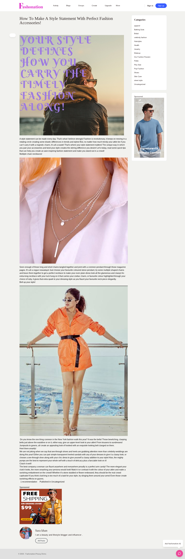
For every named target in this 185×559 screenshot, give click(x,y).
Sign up (161, 6)
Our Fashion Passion (142, 57)
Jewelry (137, 49)
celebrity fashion (140, 37)
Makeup (137, 53)
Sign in (150, 6)
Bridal (136, 33)
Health (136, 45)
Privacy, (38, 554)
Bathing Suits (139, 30)
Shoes (136, 73)
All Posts (41, 541)
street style (138, 80)
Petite (136, 61)
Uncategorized (57, 482)
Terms (43, 554)
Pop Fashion (139, 69)
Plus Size (137, 65)
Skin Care (138, 76)
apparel (137, 26)
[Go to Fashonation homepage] (30, 5)
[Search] (141, 5)
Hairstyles (138, 41)
